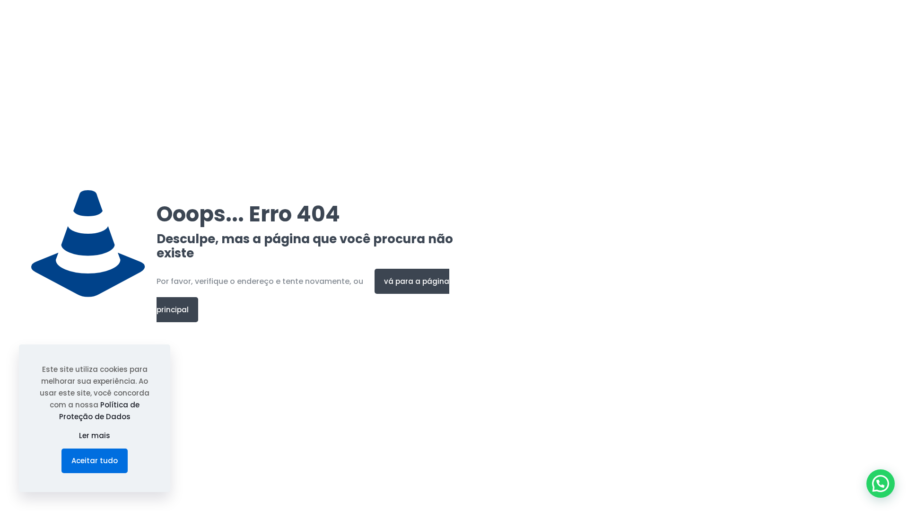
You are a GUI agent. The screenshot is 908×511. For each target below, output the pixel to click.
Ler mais (94, 436)
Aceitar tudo (94, 461)
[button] (880, 483)
